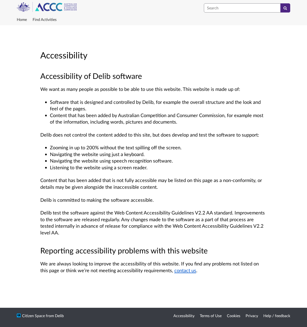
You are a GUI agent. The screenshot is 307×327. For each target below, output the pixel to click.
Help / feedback (276, 315)
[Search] (285, 8)
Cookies (233, 315)
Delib (59, 315)
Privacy (252, 315)
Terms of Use (211, 315)
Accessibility (184, 315)
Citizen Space (33, 315)
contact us (185, 270)
